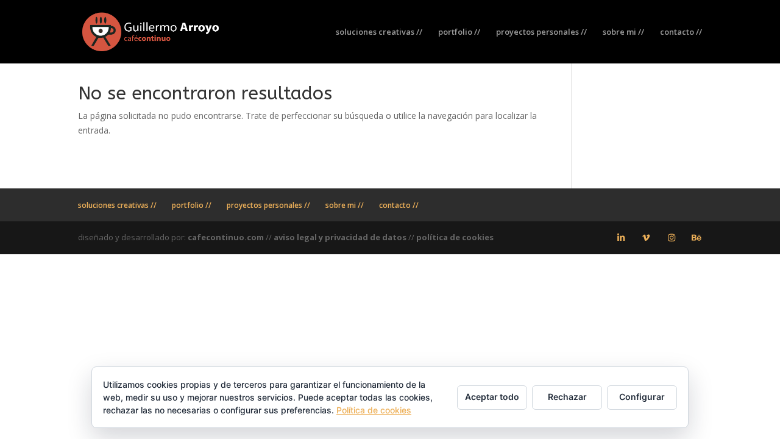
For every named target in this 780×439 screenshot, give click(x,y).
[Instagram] (671, 237)
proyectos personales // (541, 32)
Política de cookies (373, 410)
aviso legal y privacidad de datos (340, 237)
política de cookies (455, 237)
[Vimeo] (646, 237)
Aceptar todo (492, 396)
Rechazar (567, 396)
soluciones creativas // (379, 32)
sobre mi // (623, 32)
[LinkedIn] (620, 237)
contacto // (681, 32)
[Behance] (697, 237)
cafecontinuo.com (226, 237)
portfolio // (459, 32)
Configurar (642, 396)
